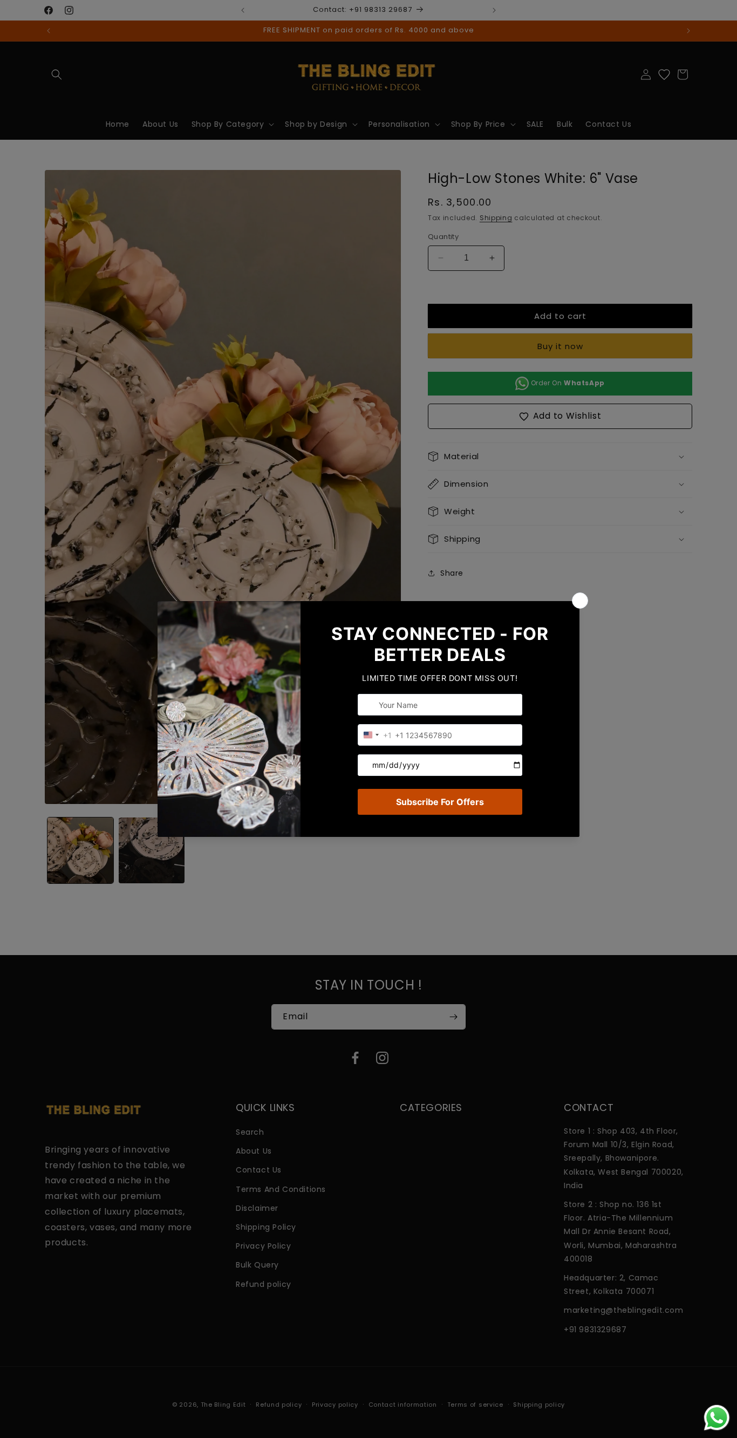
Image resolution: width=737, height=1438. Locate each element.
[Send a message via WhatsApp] (717, 1418)
